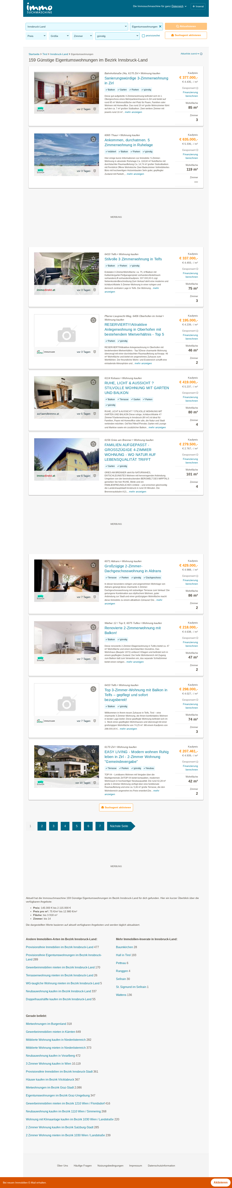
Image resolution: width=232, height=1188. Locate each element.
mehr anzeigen (133, 112)
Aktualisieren (188, 26)
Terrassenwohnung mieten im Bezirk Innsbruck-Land (59, 975)
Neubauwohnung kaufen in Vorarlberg (50, 1055)
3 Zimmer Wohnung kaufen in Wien (48, 1063)
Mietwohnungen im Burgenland (46, 1023)
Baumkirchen (124, 947)
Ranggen (122, 971)
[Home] (39, 8)
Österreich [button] (177, 6)
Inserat (200, 6)
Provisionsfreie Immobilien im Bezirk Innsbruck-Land (59, 947)
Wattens (121, 994)
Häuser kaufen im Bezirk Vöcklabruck (50, 1079)
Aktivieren (221, 1182)
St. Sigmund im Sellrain (131, 986)
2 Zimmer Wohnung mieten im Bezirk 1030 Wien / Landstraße (65, 1135)
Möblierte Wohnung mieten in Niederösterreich (56, 1047)
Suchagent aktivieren (188, 35)
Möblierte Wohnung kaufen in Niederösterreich (56, 1039)
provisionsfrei (152, 35)
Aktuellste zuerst (189, 53)
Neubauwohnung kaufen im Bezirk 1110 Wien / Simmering (63, 1111)
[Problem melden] (94, 109)
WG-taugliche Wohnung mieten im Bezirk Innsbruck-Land (63, 983)
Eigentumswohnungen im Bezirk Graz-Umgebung (58, 1095)
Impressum (135, 1165)
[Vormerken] (93, 77)
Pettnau (121, 963)
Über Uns (62, 1165)
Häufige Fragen (83, 1165)
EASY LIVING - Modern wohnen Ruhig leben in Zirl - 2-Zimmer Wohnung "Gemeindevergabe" (137, 757)
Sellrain (121, 979)
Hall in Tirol (123, 955)
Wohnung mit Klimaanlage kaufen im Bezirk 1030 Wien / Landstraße (70, 1119)
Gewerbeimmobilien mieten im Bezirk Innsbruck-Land (60, 967)
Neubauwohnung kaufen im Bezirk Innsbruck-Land (58, 991)
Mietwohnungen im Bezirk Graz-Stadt (50, 1087)
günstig (101, 36)
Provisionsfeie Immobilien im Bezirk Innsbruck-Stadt (59, 1071)
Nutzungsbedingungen (110, 1165)
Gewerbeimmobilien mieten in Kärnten (50, 1031)
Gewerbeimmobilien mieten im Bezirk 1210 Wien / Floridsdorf (65, 1103)
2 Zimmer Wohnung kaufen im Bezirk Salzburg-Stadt (59, 1127)
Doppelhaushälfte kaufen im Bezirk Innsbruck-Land (59, 999)
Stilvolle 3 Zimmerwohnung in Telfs (133, 259)
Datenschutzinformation (161, 1165)
